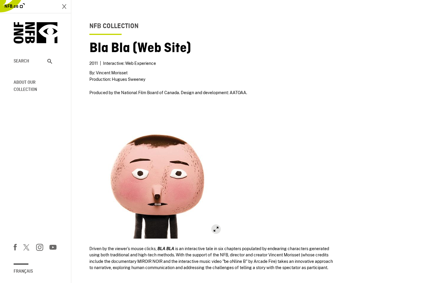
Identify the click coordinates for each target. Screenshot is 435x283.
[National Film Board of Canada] (36, 33)
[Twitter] (26, 248)
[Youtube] (53, 248)
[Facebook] (15, 248)
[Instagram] (39, 248)
